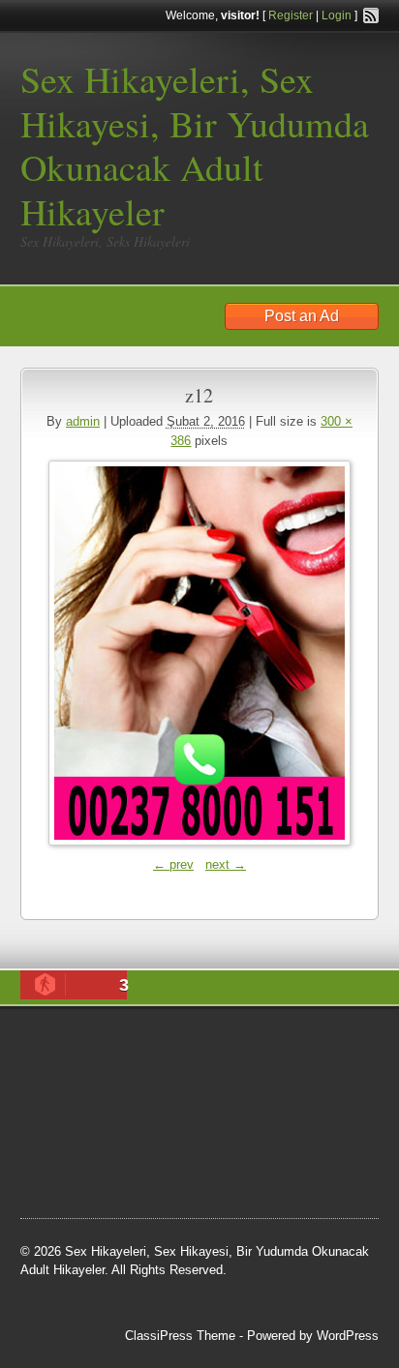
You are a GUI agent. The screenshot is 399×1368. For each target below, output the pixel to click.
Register (290, 15)
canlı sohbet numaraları (107, 1117)
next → (225, 864)
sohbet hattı (71, 1093)
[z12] (200, 653)
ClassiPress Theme (180, 1335)
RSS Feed (371, 15)
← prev (173, 864)
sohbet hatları (263, 1069)
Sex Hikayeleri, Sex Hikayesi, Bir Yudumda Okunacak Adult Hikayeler (194, 145)
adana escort (151, 1044)
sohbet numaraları (277, 1093)
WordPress (348, 1335)
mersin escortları (117, 1166)
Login (337, 15)
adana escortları (247, 1044)
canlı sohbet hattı (164, 1069)
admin (83, 421)
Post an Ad (301, 316)
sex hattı (103, 1141)
